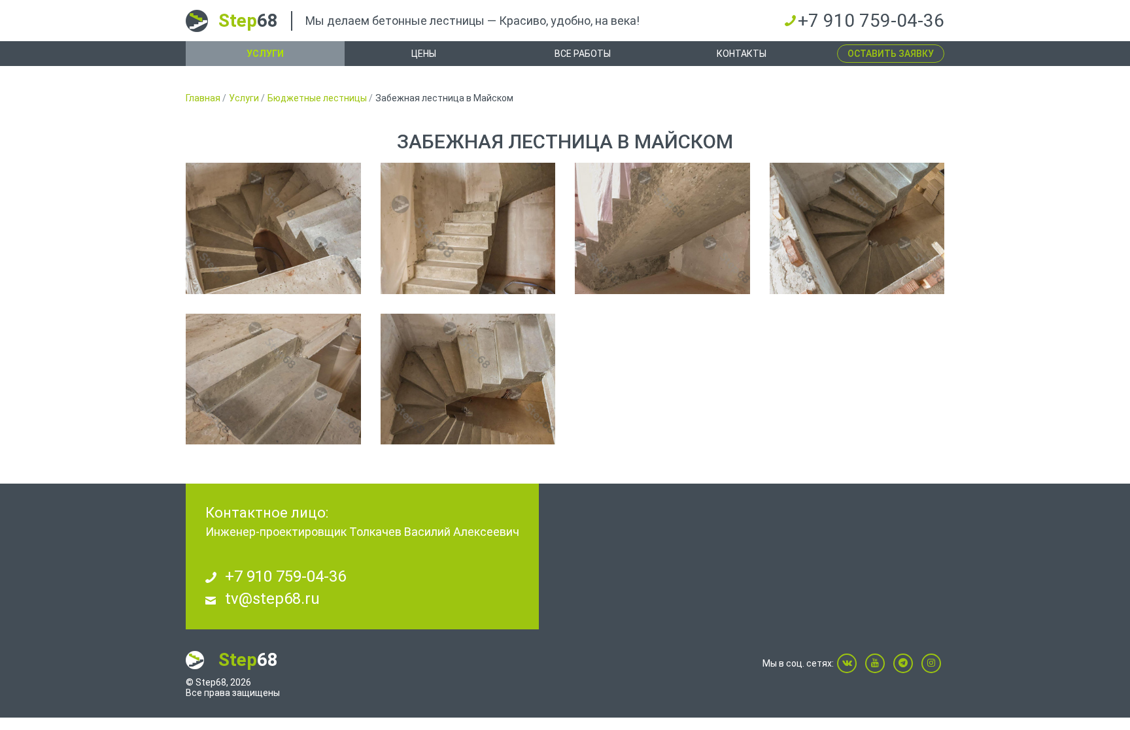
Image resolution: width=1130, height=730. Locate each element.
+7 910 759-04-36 (871, 20)
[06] (468, 379)
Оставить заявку (891, 53)
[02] (468, 228)
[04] (857, 228)
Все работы (583, 53)
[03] (662, 228)
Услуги (265, 53)
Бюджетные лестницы (317, 98)
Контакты (741, 53)
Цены (423, 53)
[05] (273, 379)
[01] (273, 228)
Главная (203, 98)
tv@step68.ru (272, 598)
